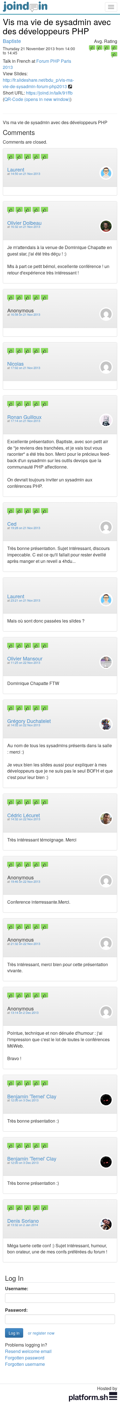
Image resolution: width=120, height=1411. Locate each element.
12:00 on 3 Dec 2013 (25, 1100)
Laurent (15, 169)
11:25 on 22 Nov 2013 (25, 662)
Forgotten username (25, 1364)
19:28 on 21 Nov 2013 (25, 528)
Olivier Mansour (24, 658)
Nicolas (15, 363)
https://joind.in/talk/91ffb (49, 93)
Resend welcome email (28, 1351)
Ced (11, 523)
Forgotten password (24, 1357)
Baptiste (12, 40)
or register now (41, 1333)
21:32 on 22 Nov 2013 (25, 944)
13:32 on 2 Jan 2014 (24, 1225)
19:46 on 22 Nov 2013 (25, 881)
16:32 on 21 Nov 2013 (25, 227)
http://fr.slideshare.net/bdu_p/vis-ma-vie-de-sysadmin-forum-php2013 (38, 83)
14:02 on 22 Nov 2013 (25, 725)
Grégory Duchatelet (29, 720)
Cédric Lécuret (23, 815)
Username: (16, 1288)
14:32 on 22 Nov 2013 (25, 819)
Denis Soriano (23, 1220)
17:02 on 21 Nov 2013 (25, 368)
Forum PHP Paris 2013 (37, 64)
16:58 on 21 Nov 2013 (25, 314)
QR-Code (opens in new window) (37, 99)
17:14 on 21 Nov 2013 (25, 421)
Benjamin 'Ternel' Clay (31, 1096)
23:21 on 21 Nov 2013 (25, 600)
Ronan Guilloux (24, 416)
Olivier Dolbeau (24, 222)
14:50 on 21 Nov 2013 (25, 174)
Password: (16, 1310)
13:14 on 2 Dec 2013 (25, 1012)
